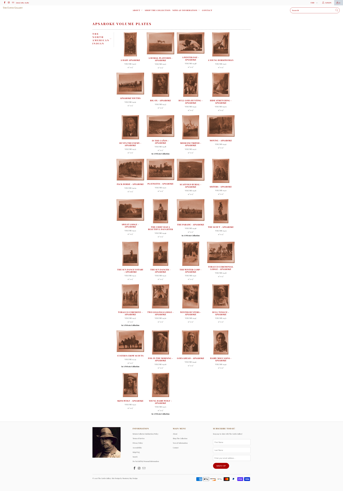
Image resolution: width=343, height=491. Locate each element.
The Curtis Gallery (104, 478)
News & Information (185, 10)
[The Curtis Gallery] (29, 7)
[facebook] (4, 3)
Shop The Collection (158, 10)
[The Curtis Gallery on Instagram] (9, 3)
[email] (13, 3)
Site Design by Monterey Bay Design (124, 478)
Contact (207, 10)
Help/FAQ (136, 452)
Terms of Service (139, 438)
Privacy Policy (138, 443)
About (137, 10)
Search (135, 457)
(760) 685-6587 (22, 3)
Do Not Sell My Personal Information (146, 461)
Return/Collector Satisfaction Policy (145, 434)
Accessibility (137, 448)
